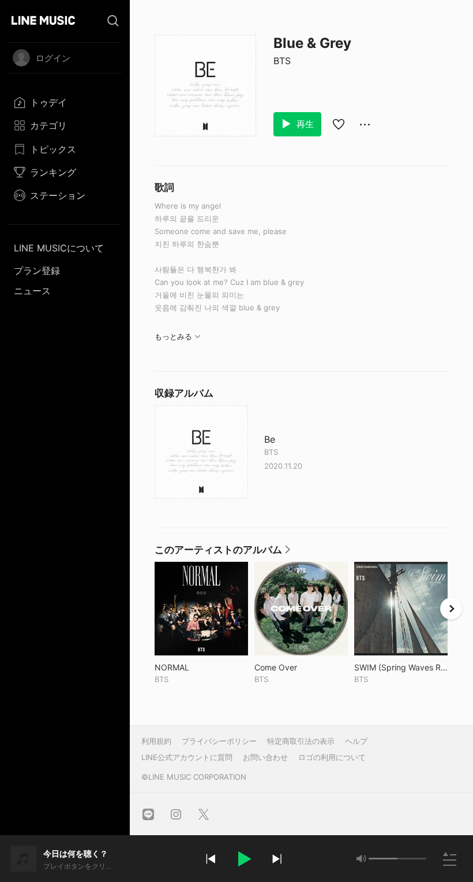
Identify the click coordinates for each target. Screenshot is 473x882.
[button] (243, 859)
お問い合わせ (265, 757)
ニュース (32, 291)
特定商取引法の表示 (301, 741)
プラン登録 (37, 270)
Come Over (299, 667)
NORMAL (196, 667)
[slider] (383, 858)
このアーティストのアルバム (223, 552)
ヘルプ (356, 741)
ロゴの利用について (332, 757)
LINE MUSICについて (59, 248)
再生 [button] (304, 123)
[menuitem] (65, 102)
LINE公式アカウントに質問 (186, 757)
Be (269, 439)
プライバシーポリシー (219, 741)
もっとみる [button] (173, 336)
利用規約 (156, 741)
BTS (282, 60)
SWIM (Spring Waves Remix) (401, 667)
